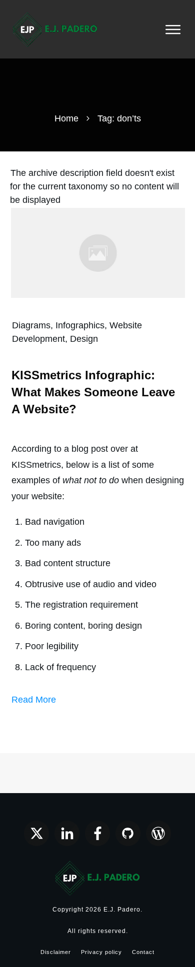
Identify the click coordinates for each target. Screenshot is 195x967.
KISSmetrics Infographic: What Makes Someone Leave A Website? (93, 391)
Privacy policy (101, 952)
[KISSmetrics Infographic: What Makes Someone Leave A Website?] (98, 252)
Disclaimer (55, 952)
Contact (143, 952)
